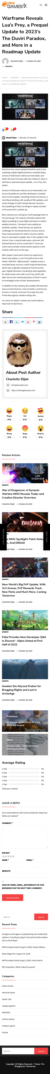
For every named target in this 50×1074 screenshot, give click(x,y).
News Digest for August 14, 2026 (16, 953)
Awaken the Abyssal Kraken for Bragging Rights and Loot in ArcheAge (21, 689)
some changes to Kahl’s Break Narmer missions (23, 203)
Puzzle (5, 1032)
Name (5, 860)
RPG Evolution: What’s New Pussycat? (18, 967)
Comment (7, 823)
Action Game (7, 986)
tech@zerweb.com (19, 385)
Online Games (8, 1019)
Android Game (8, 992)
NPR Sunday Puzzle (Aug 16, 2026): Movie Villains (23, 947)
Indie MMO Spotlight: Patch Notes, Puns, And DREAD (23, 541)
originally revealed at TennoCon (26, 267)
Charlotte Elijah (16, 61)
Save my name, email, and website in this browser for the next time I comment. (23, 886)
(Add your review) (10, 788)
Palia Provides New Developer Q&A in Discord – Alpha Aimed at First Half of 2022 (24, 640)
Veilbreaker (16, 175)
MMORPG (9, 66)
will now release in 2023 (26, 178)
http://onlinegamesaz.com (23, 390)
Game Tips (6, 999)
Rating (6, 852)
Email (30, 860)
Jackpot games (8, 1005)
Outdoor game (8, 1025)
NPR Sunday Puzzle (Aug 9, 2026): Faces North (22, 960)
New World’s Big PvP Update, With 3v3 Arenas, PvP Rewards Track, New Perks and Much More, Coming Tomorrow (24, 590)
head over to (8, 303)
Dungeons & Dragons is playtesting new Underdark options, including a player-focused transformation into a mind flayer (25, 937)
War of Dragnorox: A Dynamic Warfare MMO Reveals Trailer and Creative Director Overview (23, 493)
